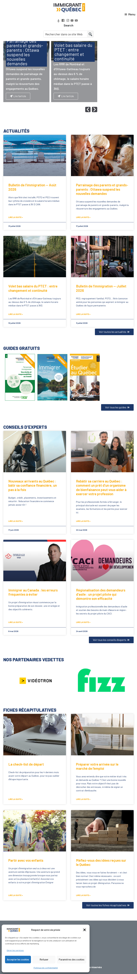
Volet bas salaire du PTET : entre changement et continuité (32, 288)
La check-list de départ (26, 764)
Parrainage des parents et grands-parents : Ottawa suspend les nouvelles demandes (102, 189)
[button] (84, 929)
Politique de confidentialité (46, 967)
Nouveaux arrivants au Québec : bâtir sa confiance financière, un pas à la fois (32, 485)
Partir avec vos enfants (25, 860)
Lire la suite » (15, 217)
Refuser (44, 959)
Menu (131, 14)
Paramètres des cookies (71, 959)
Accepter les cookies (18, 959)
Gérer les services (15, 950)
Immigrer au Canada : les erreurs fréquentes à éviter (33, 592)
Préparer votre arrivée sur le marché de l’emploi (97, 766)
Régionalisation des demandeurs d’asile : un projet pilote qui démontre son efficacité (100, 594)
